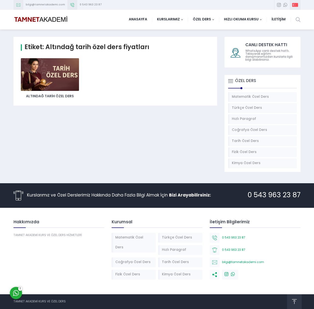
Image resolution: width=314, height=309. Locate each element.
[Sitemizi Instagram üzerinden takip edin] (279, 5)
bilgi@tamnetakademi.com (45, 4)
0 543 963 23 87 (91, 4)
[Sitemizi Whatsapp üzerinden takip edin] (285, 5)
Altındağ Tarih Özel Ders (50, 96)
